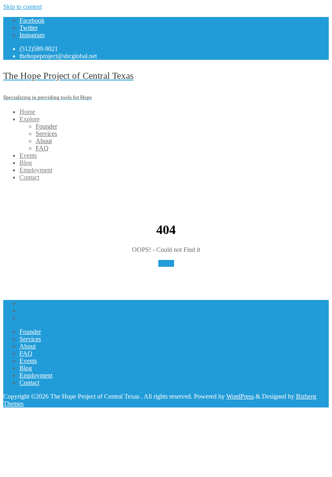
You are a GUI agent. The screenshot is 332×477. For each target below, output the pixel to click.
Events (28, 360)
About (27, 346)
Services (30, 339)
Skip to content (22, 6)
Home (166, 263)
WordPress (240, 396)
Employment (35, 375)
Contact (29, 382)
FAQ (25, 353)
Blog (25, 368)
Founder (30, 331)
